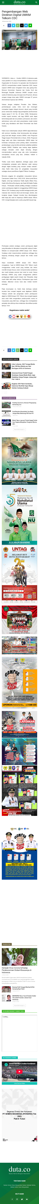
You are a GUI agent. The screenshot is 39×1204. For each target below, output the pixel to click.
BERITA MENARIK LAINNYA (10, 359)
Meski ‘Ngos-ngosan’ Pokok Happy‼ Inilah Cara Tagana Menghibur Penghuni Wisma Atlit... (24, 422)
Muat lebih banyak (19, 429)
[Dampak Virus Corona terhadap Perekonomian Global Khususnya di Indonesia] (19, 957)
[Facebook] (12, 1199)
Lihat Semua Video (19, 1083)
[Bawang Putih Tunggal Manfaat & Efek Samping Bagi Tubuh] (6, 989)
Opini (3, 964)
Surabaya (4, 377)
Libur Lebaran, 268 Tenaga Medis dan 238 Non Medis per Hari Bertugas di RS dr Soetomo (23, 366)
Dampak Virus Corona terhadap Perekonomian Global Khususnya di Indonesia (16, 970)
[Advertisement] (19, 63)
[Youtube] (27, 1199)
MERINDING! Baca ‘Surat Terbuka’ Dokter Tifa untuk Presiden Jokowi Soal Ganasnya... (24, 997)
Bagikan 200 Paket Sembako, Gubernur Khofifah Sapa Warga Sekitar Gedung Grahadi (22, 386)
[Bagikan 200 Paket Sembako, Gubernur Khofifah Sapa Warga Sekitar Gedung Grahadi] (6, 386)
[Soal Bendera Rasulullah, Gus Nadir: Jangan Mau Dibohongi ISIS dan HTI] (6, 414)
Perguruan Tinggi (4, 368)
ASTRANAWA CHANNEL (10, 1057)
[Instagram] (17, 1199)
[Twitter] (22, 1199)
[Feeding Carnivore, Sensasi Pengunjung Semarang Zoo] (6, 405)
